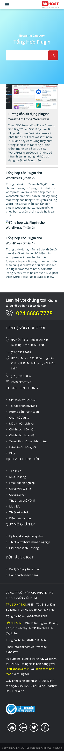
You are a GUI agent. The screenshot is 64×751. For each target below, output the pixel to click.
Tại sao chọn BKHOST (23, 406)
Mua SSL (14, 506)
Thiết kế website (19, 512)
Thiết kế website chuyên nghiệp (29, 542)
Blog (12, 453)
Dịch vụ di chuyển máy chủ (26, 536)
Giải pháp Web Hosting (24, 548)
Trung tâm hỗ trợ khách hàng (28, 441)
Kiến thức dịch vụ (20, 518)
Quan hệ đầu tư (19, 417)
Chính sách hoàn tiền (22, 435)
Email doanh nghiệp (22, 483)
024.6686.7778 (34, 313)
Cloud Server (17, 494)
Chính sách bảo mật (21, 429)
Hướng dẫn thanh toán (24, 412)
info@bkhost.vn (21, 382)
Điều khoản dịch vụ (21, 423)
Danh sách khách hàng (23, 575)
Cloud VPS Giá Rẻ (20, 489)
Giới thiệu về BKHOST (23, 400)
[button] (7, 5)
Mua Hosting (17, 477)
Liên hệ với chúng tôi (22, 447)
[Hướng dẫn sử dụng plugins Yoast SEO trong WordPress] (32, 96)
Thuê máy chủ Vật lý (22, 500)
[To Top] (54, 741)
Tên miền (15, 471)
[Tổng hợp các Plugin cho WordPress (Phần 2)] (32, 225)
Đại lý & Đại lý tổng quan (24, 569)
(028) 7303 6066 (21, 376)
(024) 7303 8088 (21, 352)
